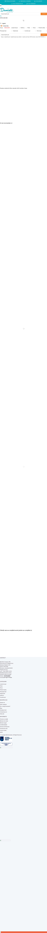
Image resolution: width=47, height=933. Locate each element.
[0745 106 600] (0, 16)
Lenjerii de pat (7, 36)
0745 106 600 (3, 18)
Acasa (2, 36)
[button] (0, 5)
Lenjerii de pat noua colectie (16, 36)
